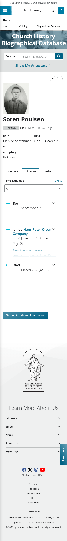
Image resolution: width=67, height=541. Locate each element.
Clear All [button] (58, 181)
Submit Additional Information (25, 315)
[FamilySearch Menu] (52, 78)
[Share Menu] (60, 78)
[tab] (12, 171)
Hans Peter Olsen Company (32, 231)
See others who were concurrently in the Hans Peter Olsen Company (34, 255)
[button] (35, 206)
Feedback (63, 454)
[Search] (59, 56)
